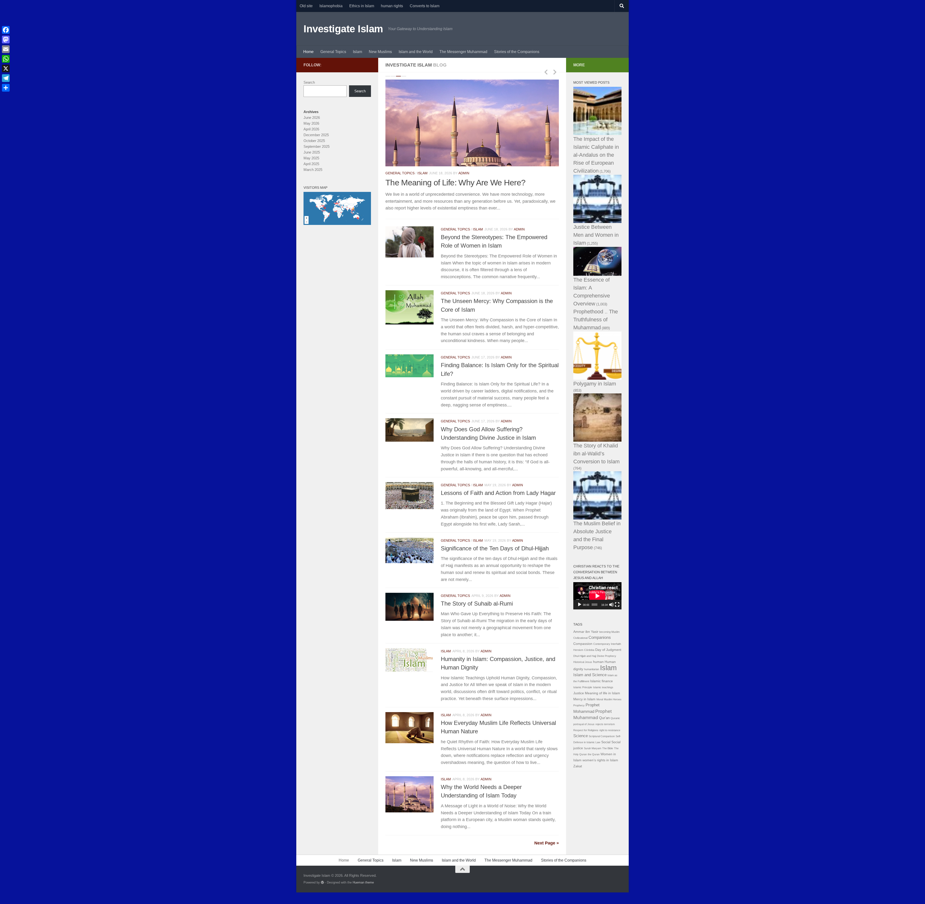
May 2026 (311, 123)
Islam (357, 52)
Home (308, 52)
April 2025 (311, 164)
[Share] (6, 88)
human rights (392, 6)
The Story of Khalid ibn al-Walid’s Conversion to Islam (596, 454)
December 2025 (316, 135)
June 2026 (312, 117)
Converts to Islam (424, 6)
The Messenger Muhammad (463, 52)
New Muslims (380, 52)
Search (309, 82)
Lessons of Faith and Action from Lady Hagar (498, 493)
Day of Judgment (608, 650)
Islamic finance (601, 681)
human (598, 662)
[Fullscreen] (617, 604)
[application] (597, 595)
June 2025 (312, 152)
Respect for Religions (585, 730)
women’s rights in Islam (600, 760)
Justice (578, 693)
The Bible (607, 748)
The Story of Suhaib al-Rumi (477, 604)
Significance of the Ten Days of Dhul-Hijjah (495, 548)
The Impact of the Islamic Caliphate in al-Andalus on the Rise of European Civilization (596, 155)
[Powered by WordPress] (322, 882)
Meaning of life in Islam (602, 693)
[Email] (6, 49)
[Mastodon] (6, 39)
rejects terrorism (605, 724)
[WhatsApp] (6, 59)
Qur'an (604, 718)
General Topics (333, 52)
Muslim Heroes (612, 699)
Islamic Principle (582, 687)
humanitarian (591, 669)
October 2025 (314, 141)
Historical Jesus (582, 662)
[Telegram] (6, 78)
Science (580, 736)
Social (605, 742)
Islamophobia (331, 6)
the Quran (594, 754)
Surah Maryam (592, 748)
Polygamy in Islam (594, 384)
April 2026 (311, 129)
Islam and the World (416, 52)
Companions (599, 637)
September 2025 (317, 146)
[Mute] (611, 604)
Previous (546, 71)
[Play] (579, 604)
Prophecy (579, 705)
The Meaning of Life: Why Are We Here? (455, 182)
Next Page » (546, 843)
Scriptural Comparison (602, 736)
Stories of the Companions (516, 52)
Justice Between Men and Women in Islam (596, 235)
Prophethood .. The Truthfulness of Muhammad (595, 320)
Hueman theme (363, 882)
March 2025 (313, 170)
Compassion (582, 644)
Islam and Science (590, 675)
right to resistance (609, 730)
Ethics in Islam (361, 6)
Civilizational (580, 637)
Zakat (577, 766)
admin (463, 173)
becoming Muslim (609, 631)
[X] (6, 68)
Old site (306, 6)
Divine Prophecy (606, 655)
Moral (599, 699)
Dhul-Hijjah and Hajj (584, 655)
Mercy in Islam (584, 699)
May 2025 (311, 158)
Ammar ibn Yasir (585, 632)
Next (555, 71)
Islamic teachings (603, 687)
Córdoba (589, 649)
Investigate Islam (343, 28)
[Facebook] (6, 30)
